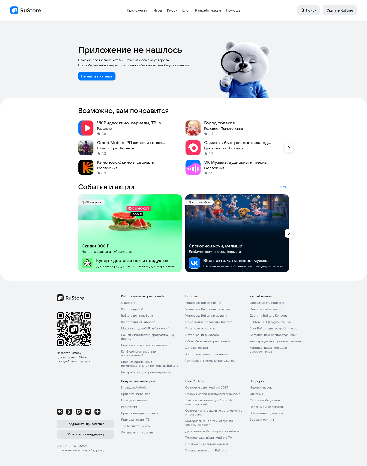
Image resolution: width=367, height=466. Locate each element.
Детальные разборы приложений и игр (213, 431)
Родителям (129, 407)
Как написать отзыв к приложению (210, 360)
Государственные (134, 400)
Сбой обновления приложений (207, 341)
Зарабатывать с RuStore (267, 303)
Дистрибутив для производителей (146, 372)
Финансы (256, 394)
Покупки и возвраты (200, 328)
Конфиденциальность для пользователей (139, 353)
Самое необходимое (265, 400)
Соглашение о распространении (273, 335)
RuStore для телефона (137, 315)
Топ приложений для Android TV (208, 437)
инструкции (81, 361)
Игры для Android (134, 387)
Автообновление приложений (207, 354)
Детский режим (196, 348)
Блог (186, 10)
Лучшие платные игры (137, 432)
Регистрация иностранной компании (276, 341)
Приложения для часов (266, 413)
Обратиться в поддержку (85, 434)
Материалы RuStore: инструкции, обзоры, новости (209, 423)
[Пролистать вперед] (289, 147)
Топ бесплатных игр (135, 426)
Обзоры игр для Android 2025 (206, 387)
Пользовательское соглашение (144, 345)
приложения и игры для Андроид (80, 450)
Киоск (172, 10)
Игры (157, 10)
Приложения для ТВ (135, 419)
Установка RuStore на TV (203, 303)
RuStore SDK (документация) (270, 322)
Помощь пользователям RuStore (208, 322)
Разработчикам (208, 10)
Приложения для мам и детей (206, 444)
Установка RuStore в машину (206, 315)
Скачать (340, 10)
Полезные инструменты (267, 407)
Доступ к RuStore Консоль (268, 315)
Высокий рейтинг (262, 419)
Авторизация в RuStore (202, 335)
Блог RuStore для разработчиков (273, 328)
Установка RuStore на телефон (207, 309)
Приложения (137, 10)
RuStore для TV (132, 309)
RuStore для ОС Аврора (138, 322)
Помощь (233, 10)
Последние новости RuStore (205, 450)
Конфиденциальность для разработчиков (268, 349)
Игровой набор (261, 387)
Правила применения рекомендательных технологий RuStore (149, 364)
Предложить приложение (85, 424)
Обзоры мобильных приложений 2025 (212, 394)
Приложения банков (135, 394)
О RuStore (128, 303)
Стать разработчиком (266, 309)
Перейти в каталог (96, 76)
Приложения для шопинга (140, 413)
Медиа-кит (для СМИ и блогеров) (145, 328)
